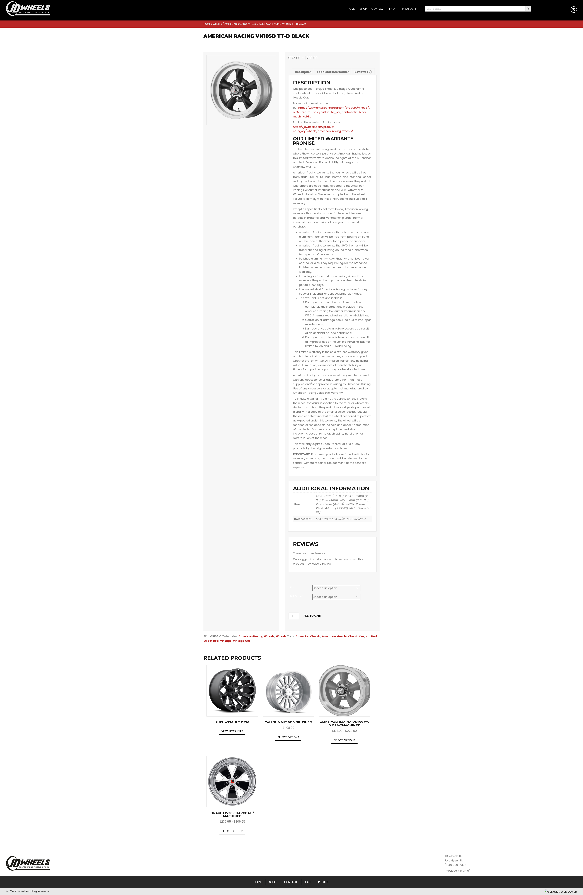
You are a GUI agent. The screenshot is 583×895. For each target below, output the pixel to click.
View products (232, 731)
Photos (323, 882)
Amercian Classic (307, 636)
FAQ (307, 882)
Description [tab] (303, 72)
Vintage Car (241, 641)
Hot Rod (371, 636)
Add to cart (312, 616)
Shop (272, 882)
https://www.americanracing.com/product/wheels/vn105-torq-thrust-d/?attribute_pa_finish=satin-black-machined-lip (331, 112)
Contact (290, 882)
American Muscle (334, 636)
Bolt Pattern (296, 596)
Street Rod (211, 641)
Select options (288, 737)
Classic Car (356, 636)
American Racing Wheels (240, 24)
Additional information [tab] (333, 72)
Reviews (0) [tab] (363, 72)
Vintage (226, 641)
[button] (574, 9)
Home (206, 24)
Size (292, 587)
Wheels (217, 24)
